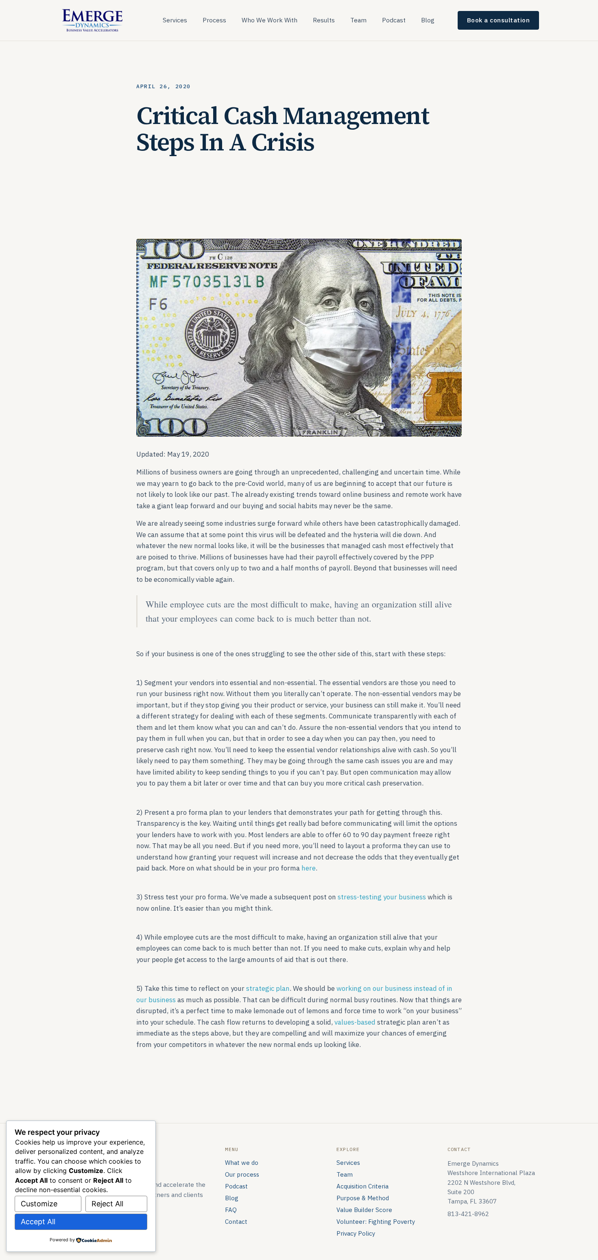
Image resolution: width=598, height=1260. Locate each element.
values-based (354, 1022)
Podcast (394, 20)
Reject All (107, 1203)
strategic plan (268, 988)
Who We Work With (269, 20)
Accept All (38, 1221)
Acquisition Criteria (362, 1186)
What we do (241, 1162)
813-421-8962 (468, 1214)
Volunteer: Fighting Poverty (375, 1221)
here (308, 868)
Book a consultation (498, 20)
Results (324, 20)
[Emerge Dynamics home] (93, 19)
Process (214, 20)
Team (358, 20)
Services (175, 20)
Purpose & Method (362, 1198)
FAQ (231, 1210)
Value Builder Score (364, 1210)
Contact (236, 1221)
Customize (39, 1203)
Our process (242, 1174)
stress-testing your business (382, 896)
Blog (427, 20)
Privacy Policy (355, 1233)
